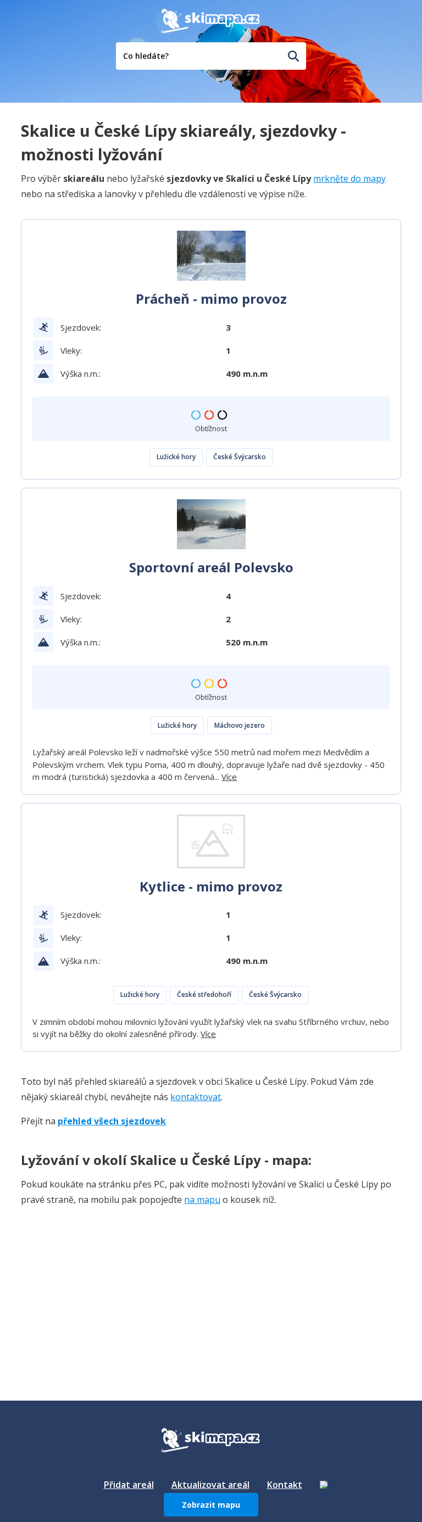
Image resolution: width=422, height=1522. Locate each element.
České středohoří (204, 994)
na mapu (202, 1200)
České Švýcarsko (239, 456)
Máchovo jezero (239, 725)
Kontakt (284, 1485)
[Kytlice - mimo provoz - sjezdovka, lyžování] (211, 841)
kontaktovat (195, 1097)
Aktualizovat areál (210, 1485)
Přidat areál (129, 1485)
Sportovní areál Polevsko (211, 567)
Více (229, 776)
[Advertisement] (103, 1284)
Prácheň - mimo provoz (211, 298)
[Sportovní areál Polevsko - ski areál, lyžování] (211, 524)
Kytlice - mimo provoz (211, 886)
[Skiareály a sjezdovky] (323, 1484)
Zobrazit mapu (211, 1504)
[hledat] (293, 56)
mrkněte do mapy (349, 178)
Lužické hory (176, 456)
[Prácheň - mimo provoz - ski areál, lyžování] (211, 256)
